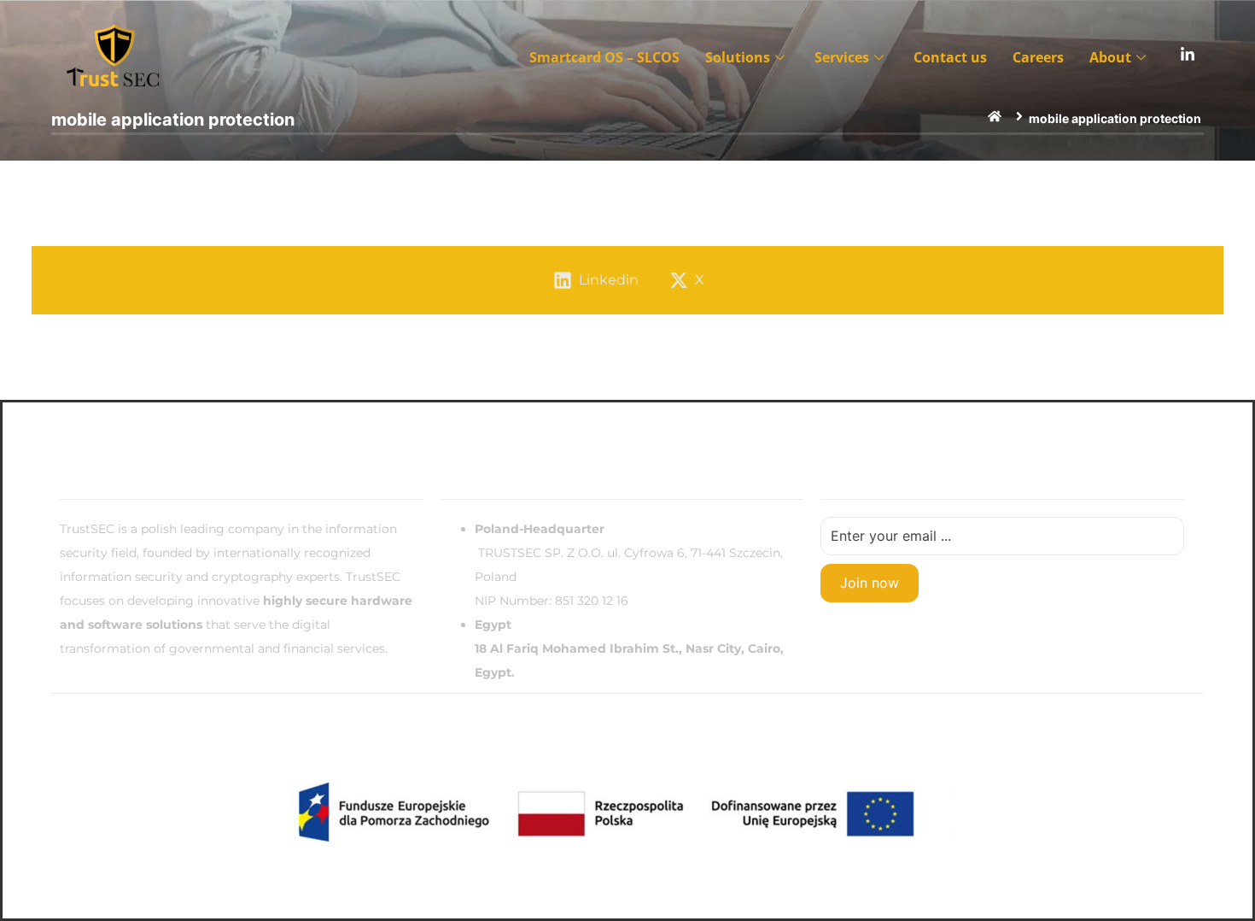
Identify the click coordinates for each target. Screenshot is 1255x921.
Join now (869, 582)
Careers (1038, 57)
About (1110, 57)
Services (841, 57)
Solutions (737, 57)
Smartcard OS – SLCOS (604, 57)
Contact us (950, 57)
